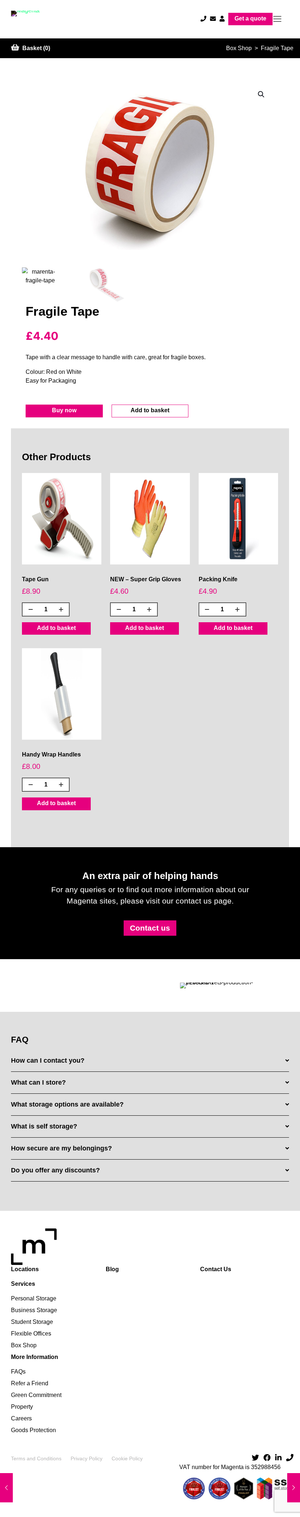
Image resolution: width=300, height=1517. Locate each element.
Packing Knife (218, 579)
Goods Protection (33, 1430)
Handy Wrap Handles (51, 754)
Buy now (64, 410)
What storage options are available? (67, 1104)
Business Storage (34, 1310)
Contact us (150, 928)
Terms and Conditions (36, 1458)
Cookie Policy (127, 1458)
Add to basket (150, 410)
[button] (261, 94)
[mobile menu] (277, 19)
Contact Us (215, 1269)
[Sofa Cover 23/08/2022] (6, 1487)
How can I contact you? (48, 1060)
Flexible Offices (31, 1333)
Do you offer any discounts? (55, 1170)
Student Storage (32, 1322)
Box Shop (239, 48)
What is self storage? (44, 1126)
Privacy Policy (86, 1458)
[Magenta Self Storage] (25, 19)
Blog (112, 1269)
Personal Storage (33, 1298)
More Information (34, 1357)
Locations (25, 1269)
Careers (21, 1418)
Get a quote (250, 18)
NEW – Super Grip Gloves (145, 579)
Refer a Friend (29, 1383)
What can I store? (38, 1082)
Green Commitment (36, 1395)
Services (23, 1284)
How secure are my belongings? (61, 1148)
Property (22, 1407)
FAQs (18, 1371)
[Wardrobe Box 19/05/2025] (293, 1487)
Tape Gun (35, 579)
